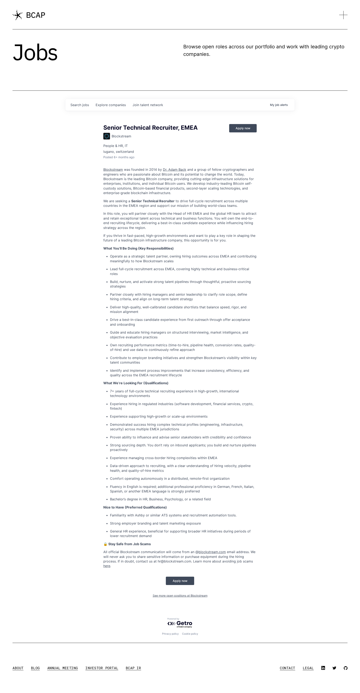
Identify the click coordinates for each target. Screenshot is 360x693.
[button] (343, 15)
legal (308, 667)
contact (287, 667)
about (18, 667)
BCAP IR (133, 667)
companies (111, 105)
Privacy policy (170, 633)
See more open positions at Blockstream (180, 595)
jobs (79, 105)
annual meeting (62, 667)
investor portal (101, 667)
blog (35, 667)
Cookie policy (190, 633)
